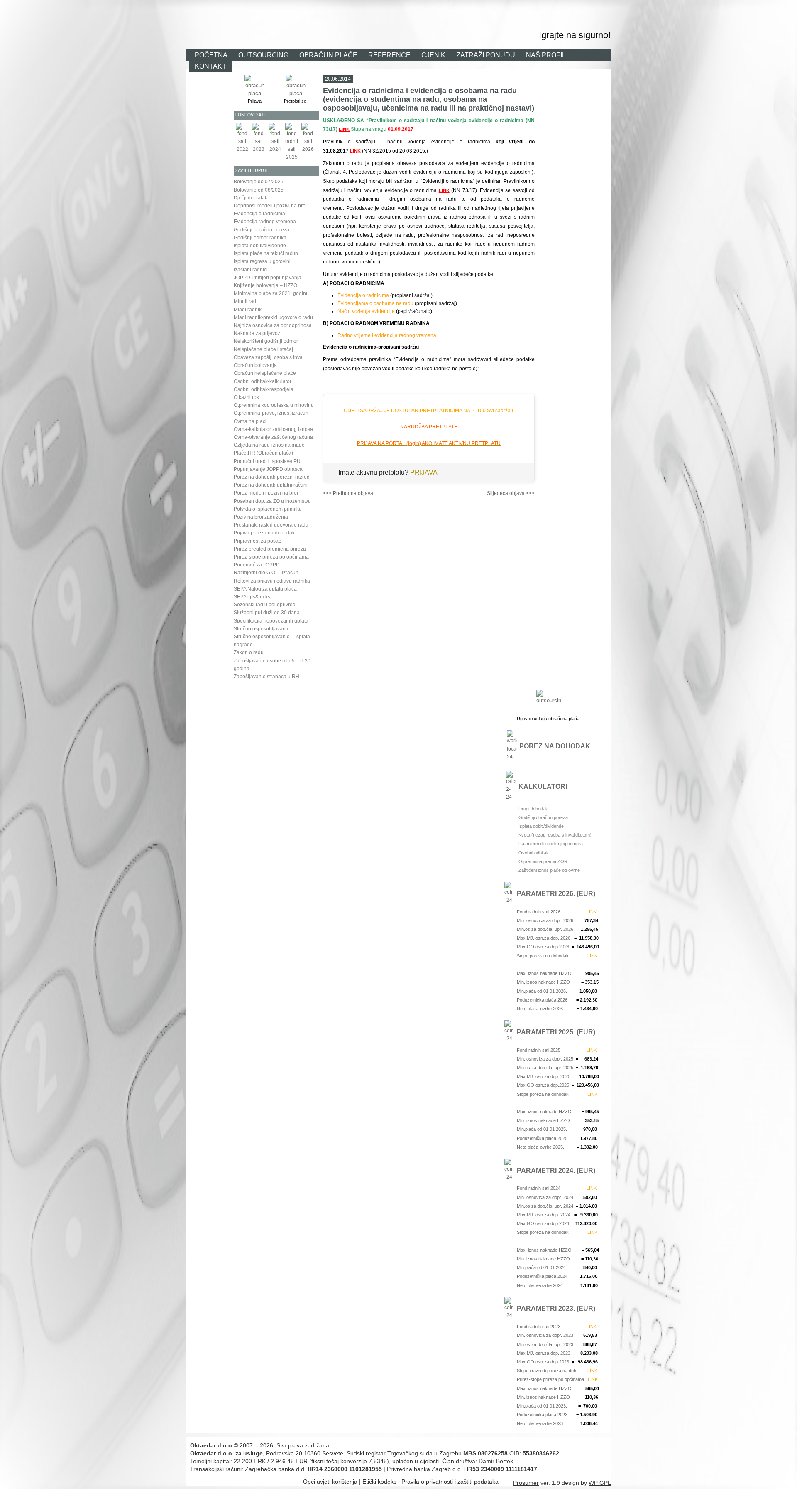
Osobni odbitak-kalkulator (262, 381)
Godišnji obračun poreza (261, 230)
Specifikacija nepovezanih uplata (271, 621)
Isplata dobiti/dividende (260, 246)
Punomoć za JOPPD (257, 565)
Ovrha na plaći (250, 421)
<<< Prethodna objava (348, 493)
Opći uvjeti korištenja (330, 1481)
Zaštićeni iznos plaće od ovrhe (549, 870)
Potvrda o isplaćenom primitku (268, 509)
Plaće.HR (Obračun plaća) (263, 453)
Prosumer (526, 1482)
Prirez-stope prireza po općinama (271, 557)
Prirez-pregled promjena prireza (270, 549)
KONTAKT (210, 66)
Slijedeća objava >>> (511, 493)
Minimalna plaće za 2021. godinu (271, 293)
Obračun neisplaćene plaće (265, 373)
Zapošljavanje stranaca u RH (266, 676)
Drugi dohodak (533, 808)
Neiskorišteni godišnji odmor (266, 341)
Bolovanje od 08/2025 (259, 190)
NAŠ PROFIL (546, 55)
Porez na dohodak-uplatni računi (271, 485)
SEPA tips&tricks (252, 597)
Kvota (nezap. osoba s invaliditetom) (555, 834)
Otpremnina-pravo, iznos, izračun (271, 413)
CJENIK (433, 55)
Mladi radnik (248, 310)
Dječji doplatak (250, 198)
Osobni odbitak (533, 852)
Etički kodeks (380, 1481)
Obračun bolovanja (255, 365)
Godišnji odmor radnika (260, 238)
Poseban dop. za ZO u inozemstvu (272, 501)
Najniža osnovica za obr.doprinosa (273, 325)
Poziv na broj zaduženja (261, 517)
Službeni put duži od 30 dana (267, 612)
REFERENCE (389, 55)
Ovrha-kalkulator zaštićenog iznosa (273, 429)
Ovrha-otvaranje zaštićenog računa (273, 437)
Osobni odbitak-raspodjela (263, 389)
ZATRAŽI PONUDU (485, 55)
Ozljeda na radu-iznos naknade (269, 445)
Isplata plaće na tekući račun (266, 253)
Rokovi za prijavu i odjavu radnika (272, 581)
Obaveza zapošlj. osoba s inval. (269, 357)
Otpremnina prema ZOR (542, 861)
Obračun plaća (460, 10)
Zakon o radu (249, 652)
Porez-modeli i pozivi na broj (266, 493)
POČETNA (211, 55)
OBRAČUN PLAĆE (328, 55)
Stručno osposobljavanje (262, 629)
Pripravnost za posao (257, 541)
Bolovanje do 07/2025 (259, 182)
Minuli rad (245, 301)
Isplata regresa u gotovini (262, 261)
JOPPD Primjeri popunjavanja (267, 278)
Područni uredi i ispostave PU (267, 461)
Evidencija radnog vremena (265, 221)
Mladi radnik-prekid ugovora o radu (273, 317)
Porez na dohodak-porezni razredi (272, 477)
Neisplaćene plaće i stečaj (263, 349)
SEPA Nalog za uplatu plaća (265, 589)
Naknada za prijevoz (257, 333)
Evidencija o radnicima (259, 214)
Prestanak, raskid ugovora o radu (271, 525)
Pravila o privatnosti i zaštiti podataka (450, 1481)
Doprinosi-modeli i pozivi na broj (270, 206)
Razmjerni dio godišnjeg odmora (550, 843)
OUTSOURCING (263, 55)
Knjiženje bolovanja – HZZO (265, 285)
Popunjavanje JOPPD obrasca (268, 469)
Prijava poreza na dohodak (264, 533)
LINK (344, 129)
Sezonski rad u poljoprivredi (265, 605)
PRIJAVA (424, 472)
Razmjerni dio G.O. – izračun (266, 573)
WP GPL (600, 1482)
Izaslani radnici (251, 270)
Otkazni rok (246, 397)
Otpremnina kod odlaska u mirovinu (274, 405)
